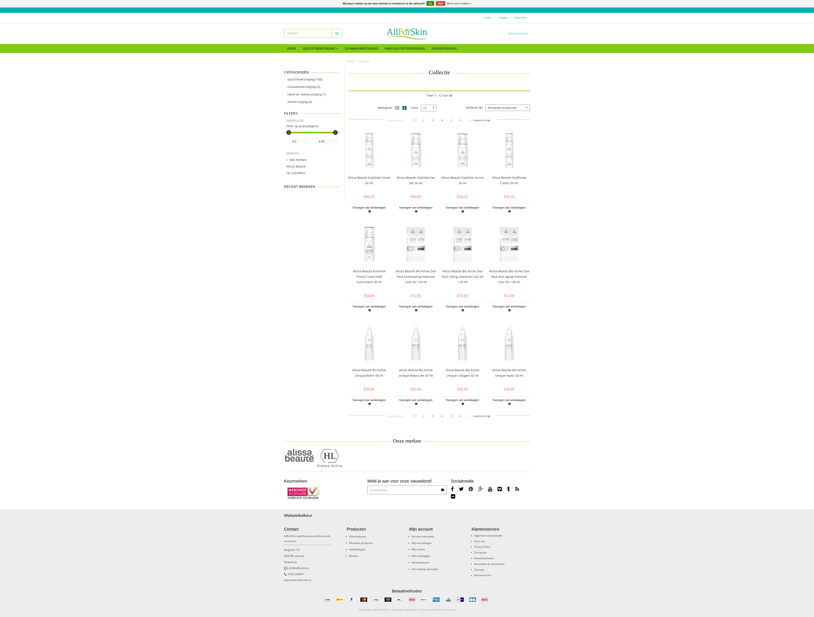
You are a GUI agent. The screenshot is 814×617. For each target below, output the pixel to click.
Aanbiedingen (357, 549)
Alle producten (357, 536)
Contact (487, 17)
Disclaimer (480, 552)
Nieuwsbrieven (420, 562)
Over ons (479, 541)
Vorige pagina (394, 120)
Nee (440, 3)
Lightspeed (411, 609)
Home (291, 48)
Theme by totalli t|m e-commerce (437, 609)
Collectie (364, 61)
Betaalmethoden (484, 558)
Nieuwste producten (361, 543)
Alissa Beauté (296, 166)
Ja (430, 3)
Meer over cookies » (459, 3)
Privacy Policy (482, 547)
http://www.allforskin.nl (297, 580)
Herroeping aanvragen (425, 569)
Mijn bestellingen (422, 543)
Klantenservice (483, 575)
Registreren (521, 17)
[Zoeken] (337, 33)
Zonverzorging (444, 48)
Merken (353, 556)
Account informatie (423, 536)
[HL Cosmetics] (330, 458)
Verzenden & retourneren (489, 564)
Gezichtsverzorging (319, 48)
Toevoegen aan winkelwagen (369, 207)
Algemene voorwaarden (488, 535)
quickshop (369, 162)
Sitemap (479, 569)
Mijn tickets (418, 549)
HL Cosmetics (296, 173)
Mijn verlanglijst (421, 556)
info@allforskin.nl (299, 568)
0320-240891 (296, 574)
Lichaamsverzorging (361, 48)
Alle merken (298, 160)
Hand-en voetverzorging (405, 48)
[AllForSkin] (407, 33)
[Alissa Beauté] (299, 455)
